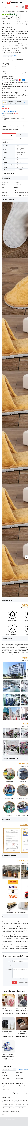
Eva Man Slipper (20, 1104)
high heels (4, 1072)
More (3, 1114)
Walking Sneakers (6, 1078)
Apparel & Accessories (10, 11)
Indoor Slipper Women (21, 1108)
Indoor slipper (5, 1075)
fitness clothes (19, 1072)
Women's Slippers (20, 11)
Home (3, 11)
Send (15, 982)
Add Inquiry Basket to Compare (10, 129)
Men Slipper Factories (8, 1104)
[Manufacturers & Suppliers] (14, 2)
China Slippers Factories (8, 1100)
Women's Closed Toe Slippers (9, 1093)
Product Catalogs (23, 1069)
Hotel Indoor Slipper (7, 1108)
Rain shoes (18, 1075)
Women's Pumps (24, 1093)
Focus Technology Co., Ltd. (19, 1119)
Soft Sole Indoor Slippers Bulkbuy (11, 1111)
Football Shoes (19, 1078)
